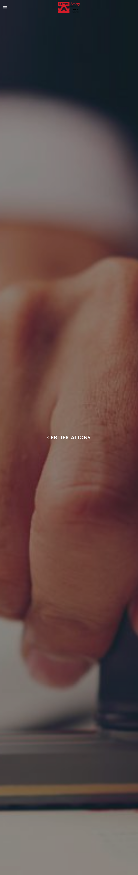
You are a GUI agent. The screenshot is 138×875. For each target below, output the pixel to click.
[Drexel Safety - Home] (69, 7)
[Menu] (5, 7)
